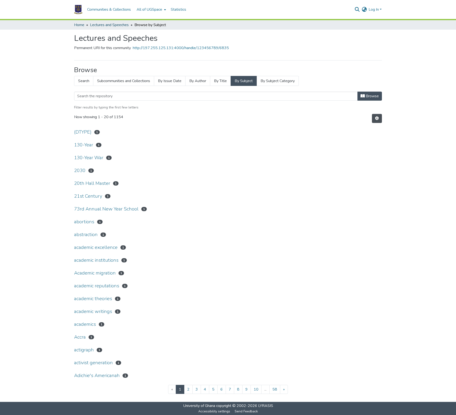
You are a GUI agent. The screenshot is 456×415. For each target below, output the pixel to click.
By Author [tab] (197, 81)
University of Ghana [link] (199, 405)
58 (274, 389)
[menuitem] (151, 9)
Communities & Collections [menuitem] (109, 9)
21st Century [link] (88, 196)
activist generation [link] (93, 362)
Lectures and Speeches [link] (109, 25)
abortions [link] (84, 222)
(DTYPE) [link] (82, 132)
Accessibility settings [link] (214, 411)
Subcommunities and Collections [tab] (123, 81)
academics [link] (85, 324)
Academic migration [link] (95, 273)
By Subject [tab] (244, 81)
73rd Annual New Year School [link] (106, 209)
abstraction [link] (86, 234)
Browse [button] (372, 96)
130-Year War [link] (88, 157)
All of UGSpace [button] (149, 9)
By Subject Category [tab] (278, 81)
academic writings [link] (93, 311)
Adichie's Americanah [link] (97, 375)
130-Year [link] (83, 145)
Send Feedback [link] (246, 411)
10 (256, 389)
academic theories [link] (93, 298)
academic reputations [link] (96, 286)
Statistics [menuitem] (178, 9)
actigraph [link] (84, 350)
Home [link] (79, 25)
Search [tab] (83, 81)
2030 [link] (80, 170)
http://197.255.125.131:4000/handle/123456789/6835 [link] (181, 48)
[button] (78, 9)
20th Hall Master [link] (92, 183)
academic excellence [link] (96, 247)
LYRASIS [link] (265, 405)
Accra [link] (80, 337)
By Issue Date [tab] (169, 81)
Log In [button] (374, 9)
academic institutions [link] (96, 260)
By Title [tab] (220, 81)
